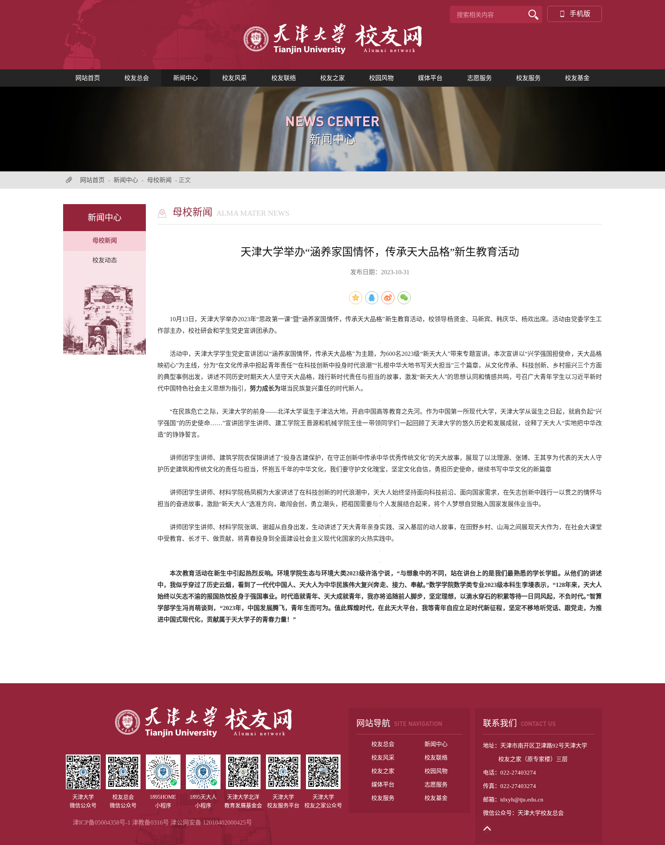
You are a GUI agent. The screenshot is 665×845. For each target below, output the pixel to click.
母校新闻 (159, 180)
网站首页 (87, 78)
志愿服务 (479, 78)
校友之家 (332, 78)
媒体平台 (430, 78)
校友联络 (283, 78)
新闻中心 (185, 78)
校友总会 (136, 78)
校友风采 (234, 78)
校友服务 (528, 78)
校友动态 (104, 260)
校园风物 (381, 78)
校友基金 (577, 78)
